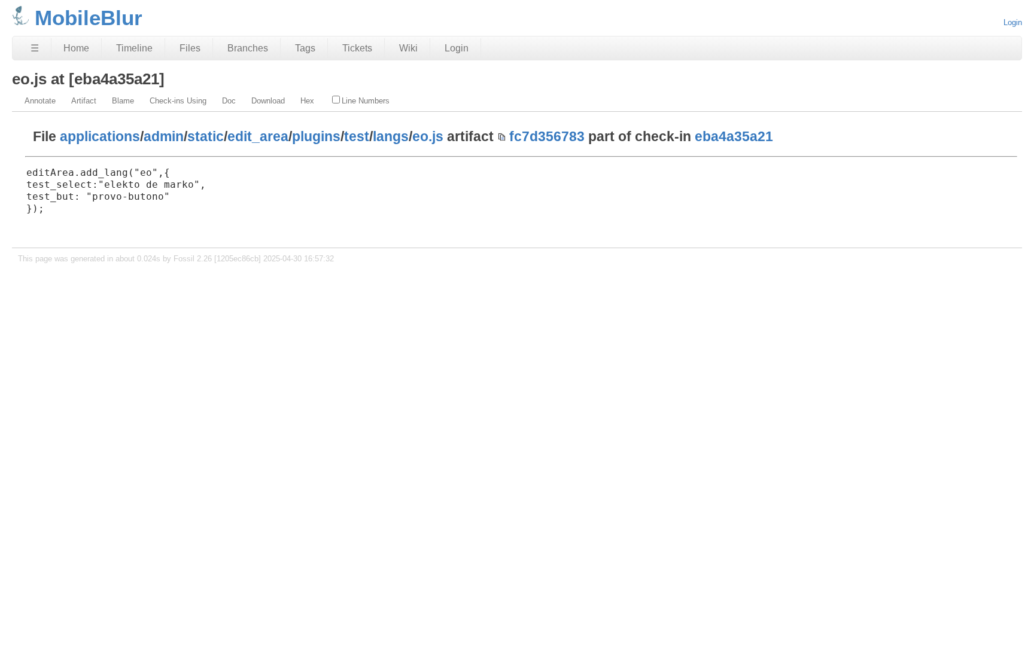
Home (76, 48)
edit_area (257, 136)
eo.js (427, 136)
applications (100, 136)
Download (268, 100)
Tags (305, 48)
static (205, 136)
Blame (123, 100)
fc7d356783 (547, 136)
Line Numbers (366, 100)
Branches (247, 48)
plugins (316, 136)
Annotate (40, 100)
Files (190, 48)
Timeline (134, 48)
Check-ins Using (178, 100)
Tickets (357, 48)
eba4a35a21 (734, 136)
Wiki (408, 48)
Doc (229, 100)
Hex (307, 100)
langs (391, 136)
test (356, 136)
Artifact (83, 100)
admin (164, 136)
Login (1012, 22)
